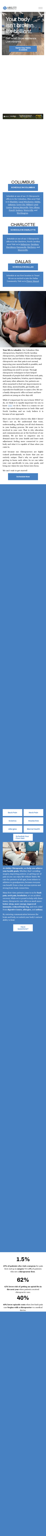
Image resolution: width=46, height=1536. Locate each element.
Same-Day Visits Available (23, 49)
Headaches (33, 821)
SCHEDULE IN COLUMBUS (23, 187)
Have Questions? (23, 928)
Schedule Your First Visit (22, 837)
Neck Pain (33, 813)
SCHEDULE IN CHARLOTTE (23, 230)
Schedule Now (23, 477)
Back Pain (12, 813)
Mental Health (33, 829)
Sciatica (12, 821)
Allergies (12, 829)
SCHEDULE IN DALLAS (23, 267)
